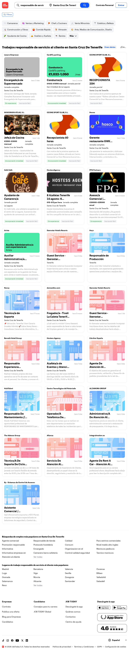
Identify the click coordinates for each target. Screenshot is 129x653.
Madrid (5, 569)
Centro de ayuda (73, 622)
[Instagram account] (8, 640)
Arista (6, 230)
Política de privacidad (62, 647)
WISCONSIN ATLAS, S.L (14, 112)
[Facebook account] (12, 640)
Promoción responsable (13, 544)
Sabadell (100, 581)
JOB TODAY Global (42, 611)
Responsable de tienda (44, 540)
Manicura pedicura (105, 549)
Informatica (7, 549)
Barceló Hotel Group (13, 338)
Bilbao (99, 573)
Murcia (37, 577)
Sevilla (68, 573)
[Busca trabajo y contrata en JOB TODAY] (5, 5)
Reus (4, 585)
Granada (6, 577)
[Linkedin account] (27, 640)
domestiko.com (53, 288)
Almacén (62, 29)
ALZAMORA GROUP (97, 388)
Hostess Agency (54, 338)
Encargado (39, 549)
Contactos (71, 616)
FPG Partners (95, 170)
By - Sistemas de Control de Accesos (19, 482)
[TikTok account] (3, 640)
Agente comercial (10, 540)
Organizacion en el (74, 549)
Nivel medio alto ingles (107, 544)
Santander (70, 581)
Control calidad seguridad (77, 553)
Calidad (68, 540)
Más (72, 36)
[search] (84, 5)
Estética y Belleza (105, 23)
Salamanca (7, 581)
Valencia (69, 569)
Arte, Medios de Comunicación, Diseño (93, 29)
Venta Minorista (82, 23)
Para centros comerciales (108, 540)
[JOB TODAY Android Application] (119, 607)
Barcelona (38, 569)
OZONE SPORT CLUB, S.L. (100, 55)
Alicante (37, 581)
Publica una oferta (10, 611)
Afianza (50, 435)
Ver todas (38, 557)
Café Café (8, 170)
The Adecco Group (12, 435)
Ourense (100, 569)
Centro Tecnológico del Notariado (61, 388)
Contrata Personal (105, 5)
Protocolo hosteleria (43, 544)
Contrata (6, 606)
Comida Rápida (43, 29)
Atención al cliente (11, 557)
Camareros (12, 23)
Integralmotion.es (97, 435)
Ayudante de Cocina (16, 36)
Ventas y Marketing (35, 23)
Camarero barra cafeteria (46, 553)
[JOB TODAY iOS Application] (103, 607)
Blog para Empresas (11, 616)
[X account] (22, 640)
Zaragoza (69, 577)
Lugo (4, 573)
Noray (6, 288)
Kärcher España (96, 338)
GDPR (99, 647)
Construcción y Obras (17, 29)
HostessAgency (53, 170)
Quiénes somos (73, 611)
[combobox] (33, 5)
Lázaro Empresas (11, 55)
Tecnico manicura (105, 553)
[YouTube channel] (17, 640)
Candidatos (7, 622)
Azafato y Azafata (42, 36)
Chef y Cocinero (59, 23)
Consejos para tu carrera (45, 606)
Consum (69, 544)
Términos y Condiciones (84, 647)
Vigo (36, 573)
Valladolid (101, 577)
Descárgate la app (74, 606)
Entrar (121, 5)
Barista (62, 36)
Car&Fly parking (54, 55)
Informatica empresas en (14, 553)
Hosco (92, 112)
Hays (91, 230)
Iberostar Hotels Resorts (57, 230)
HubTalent (8, 388)
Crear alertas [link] (109, 47)
